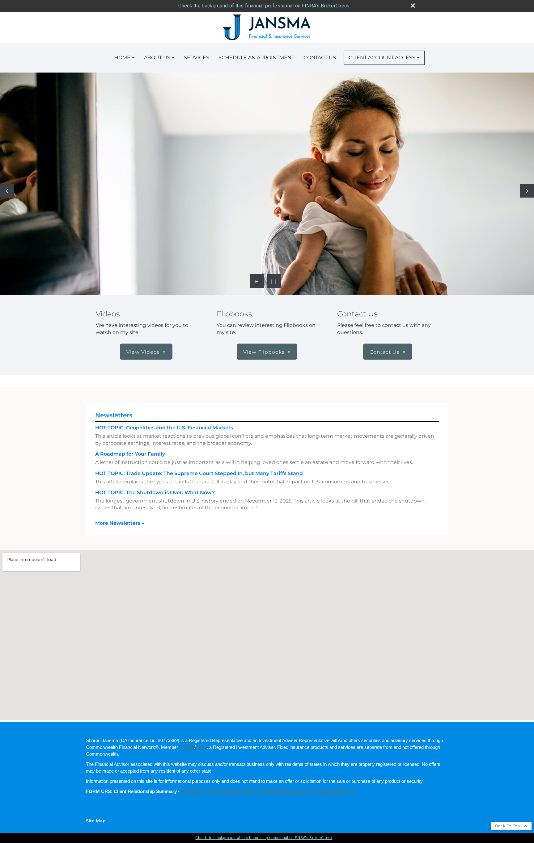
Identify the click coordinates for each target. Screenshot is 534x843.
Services (196, 58)
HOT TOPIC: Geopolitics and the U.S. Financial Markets (164, 428)
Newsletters (113, 415)
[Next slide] (527, 191)
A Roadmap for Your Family (130, 454)
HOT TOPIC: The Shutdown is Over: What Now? (155, 492)
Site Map (96, 821)
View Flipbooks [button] (264, 352)
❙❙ (274, 281)
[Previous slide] (7, 191)
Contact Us (319, 58)
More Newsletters (119, 523)
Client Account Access (382, 58)
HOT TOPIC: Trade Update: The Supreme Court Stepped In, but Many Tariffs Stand (199, 473)
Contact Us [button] (385, 352)
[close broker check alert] (412, 5)
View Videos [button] (143, 352)
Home (122, 58)
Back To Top (508, 826)
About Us (157, 58)
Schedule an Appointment (256, 58)
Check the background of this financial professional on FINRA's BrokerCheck (263, 6)
